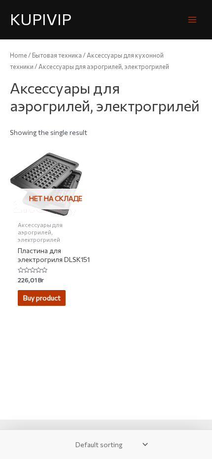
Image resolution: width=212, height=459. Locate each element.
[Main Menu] (192, 19)
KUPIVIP (40, 19)
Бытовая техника (57, 55)
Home (18, 55)
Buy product (42, 298)
